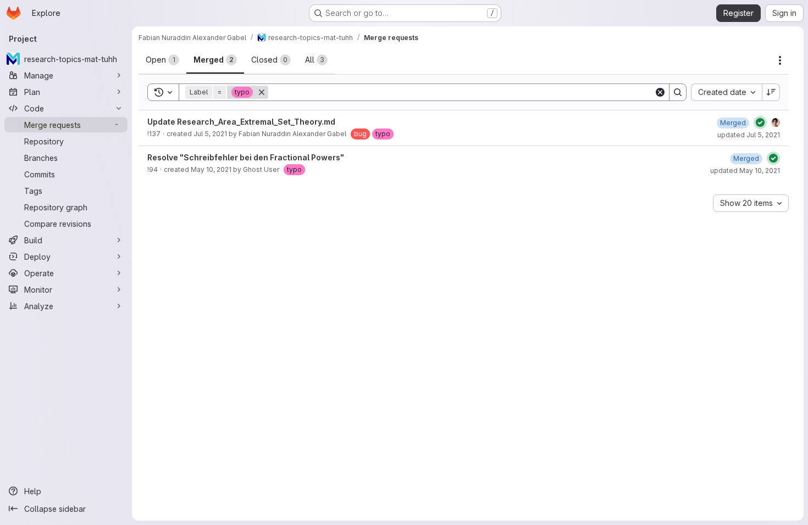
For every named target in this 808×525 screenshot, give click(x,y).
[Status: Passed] (760, 122)
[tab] (162, 60)
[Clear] (660, 92)
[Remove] (261, 92)
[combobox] (726, 92)
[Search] (678, 92)
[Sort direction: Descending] (771, 92)
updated (748, 135)
